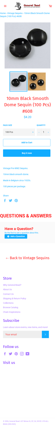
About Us (7, 289)
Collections (8, 303)
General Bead (14, 421)
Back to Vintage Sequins (29, 258)
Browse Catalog (10, 307)
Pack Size (7, 125)
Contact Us (8, 294)
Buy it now (27, 153)
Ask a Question (17, 236)
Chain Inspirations (11, 312)
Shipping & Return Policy (14, 298)
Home (3, 13)
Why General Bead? (12, 285)
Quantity (41, 125)
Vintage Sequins (14, 13)
